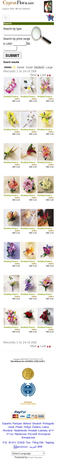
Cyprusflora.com (36, 359)
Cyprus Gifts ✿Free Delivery (16, 8)
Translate (38, 457)
